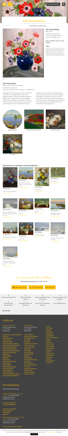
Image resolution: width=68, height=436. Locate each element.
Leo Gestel (27, 342)
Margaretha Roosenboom (9, 366)
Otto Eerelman (7, 340)
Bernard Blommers (8, 338)
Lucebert (48, 352)
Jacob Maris (6, 358)
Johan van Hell (50, 344)
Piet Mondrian (28, 358)
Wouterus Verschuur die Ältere (11, 374)
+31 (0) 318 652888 (36, 287)
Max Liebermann (28, 354)
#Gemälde (61, 49)
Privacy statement (8, 410)
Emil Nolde (49, 357)
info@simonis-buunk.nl (9, 399)
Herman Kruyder (28, 352)
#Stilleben (61, 54)
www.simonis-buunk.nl (9, 397)
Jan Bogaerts (49, 334)
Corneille (48, 341)
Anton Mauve (6, 359)
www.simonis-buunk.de (9, 421)
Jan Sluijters (27, 361)
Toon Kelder (27, 350)
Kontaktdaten (50, 287)
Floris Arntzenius (28, 334)
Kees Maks (27, 356)
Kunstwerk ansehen (7, 193)
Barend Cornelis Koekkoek (10, 349)
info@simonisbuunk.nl (20, 287)
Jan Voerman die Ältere (30, 365)
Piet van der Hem (29, 345)
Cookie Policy (6, 412)
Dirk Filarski (27, 340)
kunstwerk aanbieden (9, 404)
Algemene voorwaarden (9, 409)
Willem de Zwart (29, 374)
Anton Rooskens (50, 360)
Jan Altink (48, 327)
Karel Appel (49, 328)
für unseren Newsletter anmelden (12, 426)
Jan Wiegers (49, 362)
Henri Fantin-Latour (29, 338)
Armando (48, 330)
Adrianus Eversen (7, 342)
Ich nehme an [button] (34, 434)
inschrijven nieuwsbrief (9, 402)
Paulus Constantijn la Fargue (10, 343)
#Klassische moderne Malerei (54, 52)
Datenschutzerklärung (50, 432)
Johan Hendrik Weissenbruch (10, 375)
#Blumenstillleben (51, 54)
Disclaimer (5, 414)
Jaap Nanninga (50, 355)
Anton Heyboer (50, 346)
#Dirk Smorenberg (51, 49)
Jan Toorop (27, 366)
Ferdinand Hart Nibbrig (30, 343)
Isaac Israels (27, 349)
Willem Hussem (50, 348)
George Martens (50, 353)
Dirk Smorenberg (29, 363)
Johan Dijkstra (49, 343)
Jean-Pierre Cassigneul (52, 337)
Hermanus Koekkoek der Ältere (11, 350)
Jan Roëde (48, 359)
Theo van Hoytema (29, 347)
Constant (48, 339)
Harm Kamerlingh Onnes (31, 359)
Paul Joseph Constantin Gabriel (11, 345)
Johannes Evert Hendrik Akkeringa (12, 334)
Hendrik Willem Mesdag (9, 361)
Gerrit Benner (49, 332)
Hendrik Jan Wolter (29, 372)
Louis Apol (5, 336)
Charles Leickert (7, 356)
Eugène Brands (50, 335)
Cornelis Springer (7, 370)
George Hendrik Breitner (31, 336)
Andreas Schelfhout (8, 368)
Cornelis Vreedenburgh (30, 368)
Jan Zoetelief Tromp (8, 372)
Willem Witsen (28, 370)
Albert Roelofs (7, 363)
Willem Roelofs (7, 365)
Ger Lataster (49, 350)
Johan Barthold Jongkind (9, 347)
